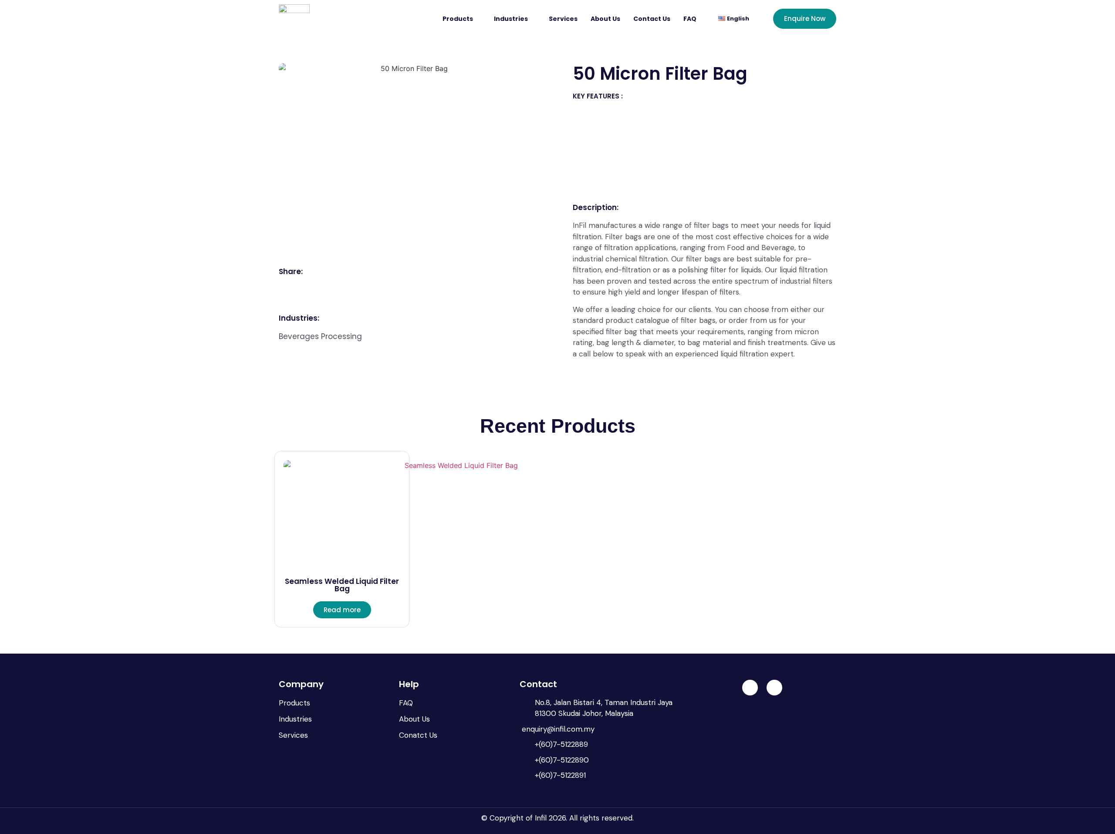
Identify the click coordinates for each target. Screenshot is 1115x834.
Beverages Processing (320, 336)
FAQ (689, 18)
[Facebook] (774, 687)
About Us (605, 18)
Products (458, 18)
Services (563, 18)
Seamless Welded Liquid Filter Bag (342, 585)
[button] (288, 287)
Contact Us (651, 18)
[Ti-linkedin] (750, 687)
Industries (511, 18)
